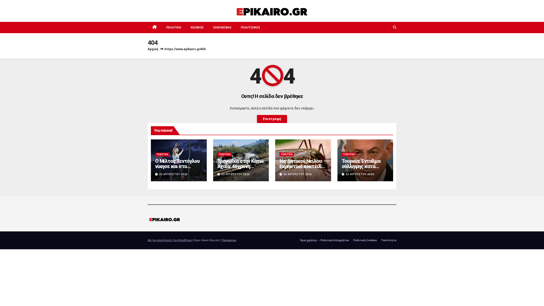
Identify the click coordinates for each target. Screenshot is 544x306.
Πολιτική (173, 27)
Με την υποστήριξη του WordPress (170, 240)
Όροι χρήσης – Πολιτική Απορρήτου (324, 240)
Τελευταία (162, 154)
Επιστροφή (272, 119)
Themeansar (228, 240)
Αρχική (153, 49)
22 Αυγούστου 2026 (173, 174)
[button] (394, 27)
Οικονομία (222, 27)
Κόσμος (197, 27)
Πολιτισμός (250, 27)
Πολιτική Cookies (365, 240)
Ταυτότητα (388, 240)
